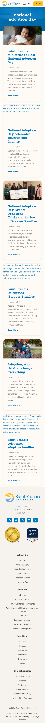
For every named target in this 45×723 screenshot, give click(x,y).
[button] (24, 4)
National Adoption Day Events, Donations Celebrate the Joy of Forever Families (23, 214)
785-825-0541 (22, 506)
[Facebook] (9, 520)
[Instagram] (22, 520)
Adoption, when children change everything (20, 368)
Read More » (14, 95)
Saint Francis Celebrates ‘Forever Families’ (22, 293)
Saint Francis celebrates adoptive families (21, 444)
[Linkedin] (29, 520)
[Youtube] (16, 520)
